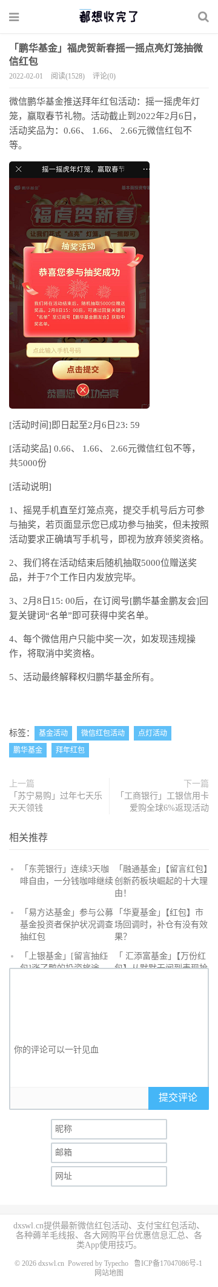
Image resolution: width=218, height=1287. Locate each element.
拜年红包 (70, 750)
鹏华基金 (27, 750)
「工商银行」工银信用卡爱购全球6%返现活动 (162, 801)
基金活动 (53, 733)
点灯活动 (152, 733)
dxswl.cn (51, 1263)
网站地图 (109, 1273)
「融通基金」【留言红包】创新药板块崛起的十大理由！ (161, 881)
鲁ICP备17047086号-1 (168, 1263)
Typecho (116, 1263)
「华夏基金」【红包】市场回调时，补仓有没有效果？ (161, 924)
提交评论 (178, 1097)
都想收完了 (109, 16)
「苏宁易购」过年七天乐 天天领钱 (55, 801)
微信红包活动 (103, 733)
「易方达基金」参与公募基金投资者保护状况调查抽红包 (66, 924)
